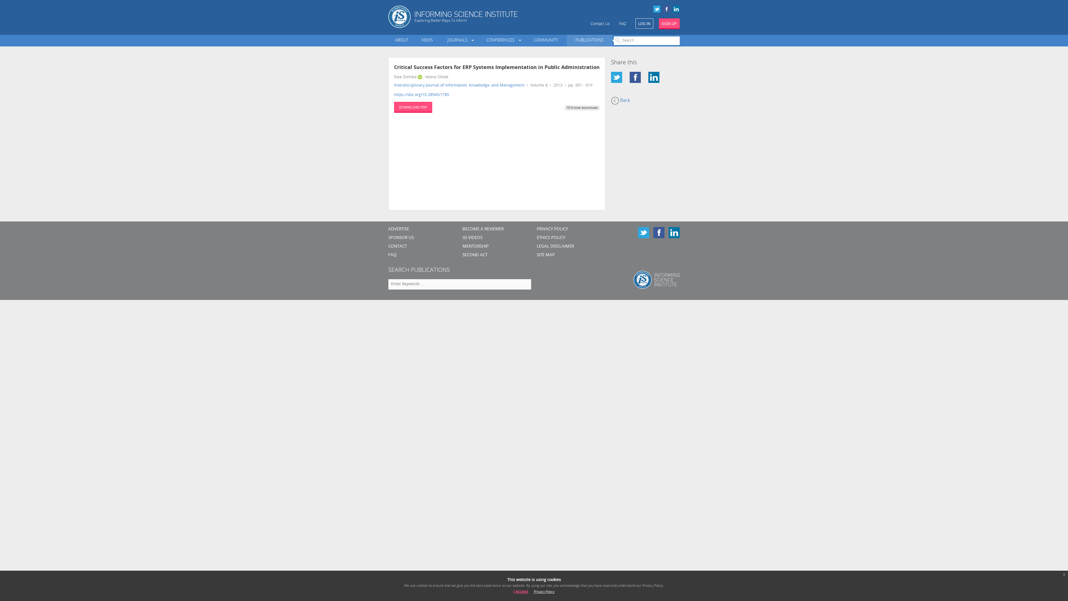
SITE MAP (546, 255)
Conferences (501, 40)
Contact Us (600, 24)
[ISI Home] (472, 17)
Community (546, 40)
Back (624, 100)
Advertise (398, 229)
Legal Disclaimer (555, 247)
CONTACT (397, 247)
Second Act (475, 255)
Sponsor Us (401, 238)
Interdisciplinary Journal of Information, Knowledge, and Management (459, 85)
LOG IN (644, 23)
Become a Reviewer (483, 229)
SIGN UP (669, 23)
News (427, 40)
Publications (589, 40)
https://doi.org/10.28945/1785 (421, 95)
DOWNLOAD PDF (413, 107)
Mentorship (476, 247)
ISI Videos (473, 238)
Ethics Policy (551, 238)
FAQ (622, 24)
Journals (458, 40)
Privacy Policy (552, 229)
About (401, 40)
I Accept (520, 592)
